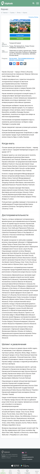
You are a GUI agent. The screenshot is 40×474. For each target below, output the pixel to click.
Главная (5, 12)
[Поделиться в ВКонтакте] (21, 63)
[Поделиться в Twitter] (14, 63)
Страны (12, 12)
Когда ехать (13, 58)
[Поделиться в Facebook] (10, 63)
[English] (23, 453)
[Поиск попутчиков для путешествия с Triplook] (7, 3)
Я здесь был (20, 35)
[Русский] (26, 453)
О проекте (24, 455)
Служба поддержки (27, 459)
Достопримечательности (26, 58)
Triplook (3, 456)
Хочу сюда (20, 38)
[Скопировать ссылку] (25, 63)
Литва (19, 12)
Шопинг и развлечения (16, 60)
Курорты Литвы (33, 17)
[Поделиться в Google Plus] (17, 63)
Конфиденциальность (28, 457)
